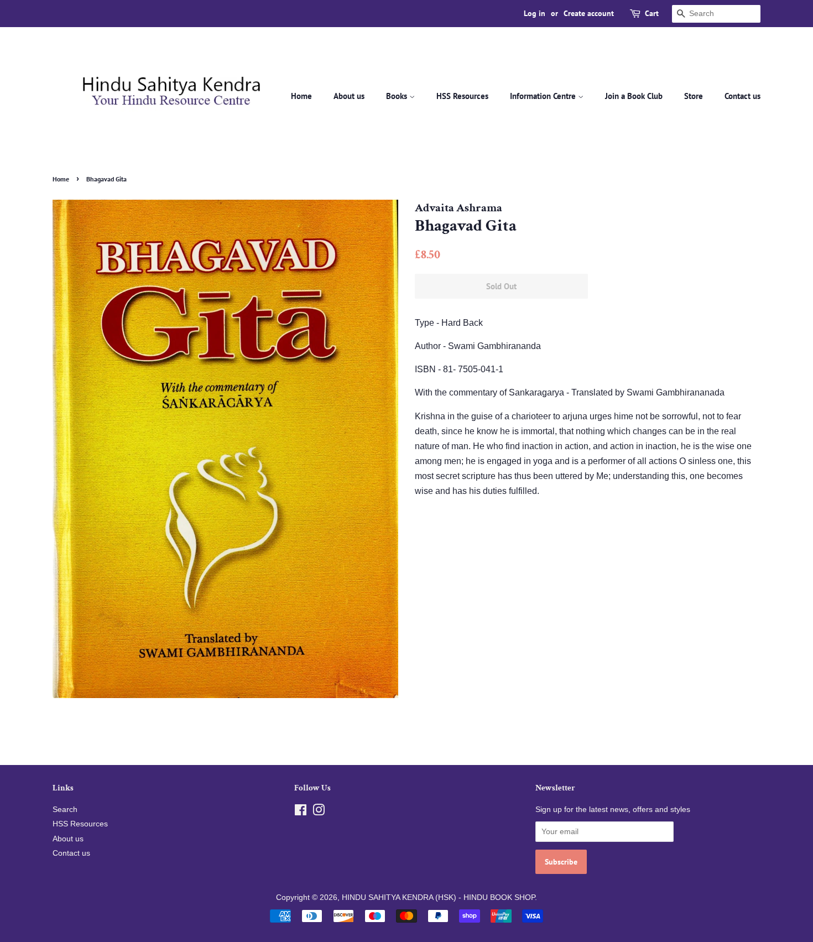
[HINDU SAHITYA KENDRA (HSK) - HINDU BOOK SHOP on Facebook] (300, 812)
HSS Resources (462, 96)
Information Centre (544, 96)
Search (65, 809)
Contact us (742, 96)
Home (301, 96)
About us (348, 96)
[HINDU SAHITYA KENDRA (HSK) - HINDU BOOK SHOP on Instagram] (318, 812)
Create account (589, 13)
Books (397, 96)
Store (693, 96)
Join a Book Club (634, 96)
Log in (534, 13)
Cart (652, 13)
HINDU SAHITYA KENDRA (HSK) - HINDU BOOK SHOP (438, 897)
